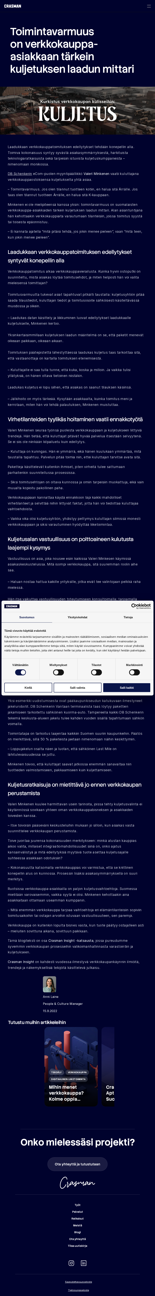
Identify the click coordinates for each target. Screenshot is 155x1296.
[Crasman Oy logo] (12, 6)
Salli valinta (77, 687)
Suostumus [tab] (27, 617)
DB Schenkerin (20, 174)
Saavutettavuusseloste (78, 1281)
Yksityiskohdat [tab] (77, 617)
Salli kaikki (127, 687)
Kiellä (28, 687)
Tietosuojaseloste (78, 1290)
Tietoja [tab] (128, 617)
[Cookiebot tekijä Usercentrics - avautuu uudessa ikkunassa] (134, 606)
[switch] (58, 672)
